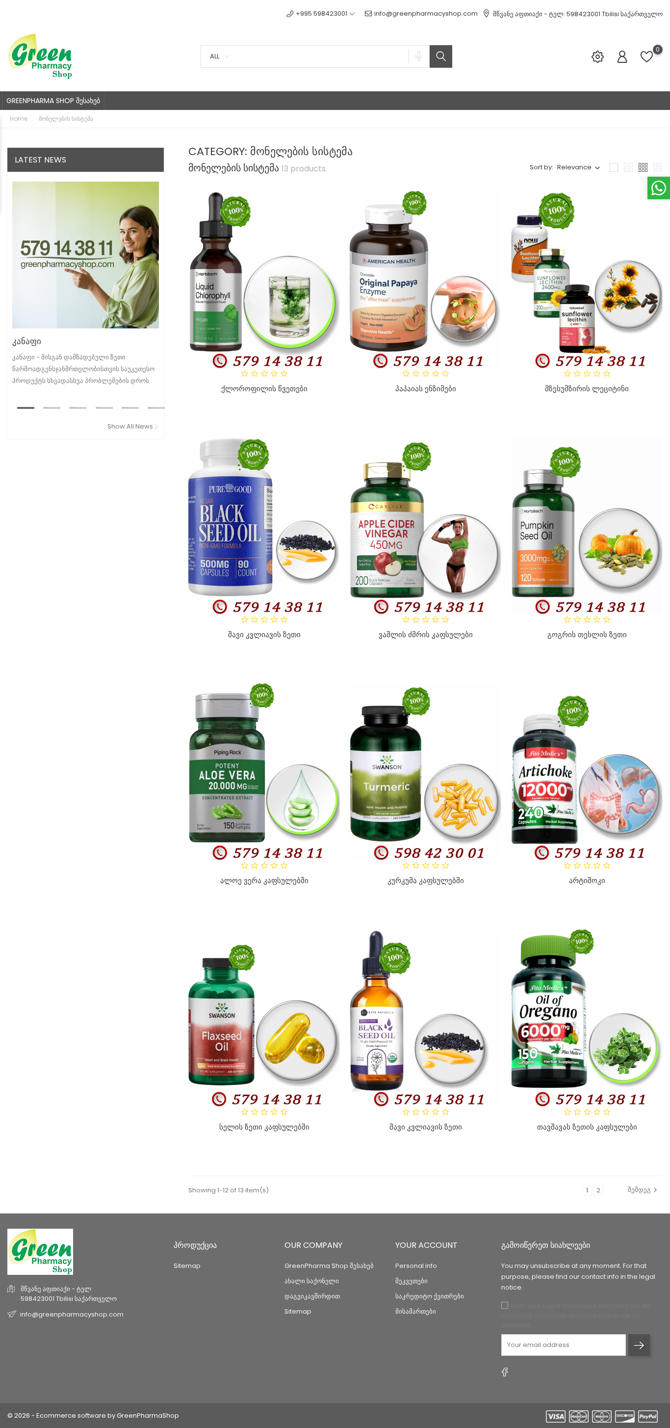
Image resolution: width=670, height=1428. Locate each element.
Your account (426, 1245)
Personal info (416, 1265)
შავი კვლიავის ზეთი (264, 634)
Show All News (130, 426)
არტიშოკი (587, 880)
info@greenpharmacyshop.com (426, 13)
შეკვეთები (411, 1281)
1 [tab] (20, 407)
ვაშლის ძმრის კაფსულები (426, 634)
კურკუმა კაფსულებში (425, 880)
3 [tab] (72, 407)
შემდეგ (639, 1189)
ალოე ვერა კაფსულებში (264, 880)
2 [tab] (46, 407)
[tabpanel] (85, 286)
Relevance (574, 167)
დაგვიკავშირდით (312, 1296)
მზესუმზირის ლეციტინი (587, 388)
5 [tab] (125, 407)
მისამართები (415, 1311)
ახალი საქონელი (311, 1281)
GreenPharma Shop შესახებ (329, 1265)
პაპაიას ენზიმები (425, 388)
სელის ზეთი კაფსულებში (264, 1127)
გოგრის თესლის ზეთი (587, 634)
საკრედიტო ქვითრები (429, 1296)
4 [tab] (99, 407)
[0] (647, 62)
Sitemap (187, 1265)
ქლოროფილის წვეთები (264, 388)
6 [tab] (151, 407)
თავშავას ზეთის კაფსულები (587, 1127)
